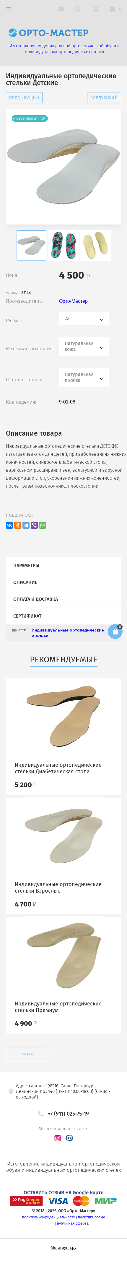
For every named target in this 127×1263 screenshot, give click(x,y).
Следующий (104, 97)
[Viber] (34, 525)
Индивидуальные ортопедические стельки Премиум (58, 1006)
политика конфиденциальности (48, 1217)
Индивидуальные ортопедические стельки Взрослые (58, 887)
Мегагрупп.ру (63, 1247)
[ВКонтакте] (9, 525)
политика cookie (91, 1217)
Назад (27, 1054)
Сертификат (27, 616)
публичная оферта (73, 1223)
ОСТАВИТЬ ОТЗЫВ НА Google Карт (62, 1192)
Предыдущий (24, 97)
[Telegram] (26, 525)
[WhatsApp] (42, 525)
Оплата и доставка (35, 599)
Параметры (26, 565)
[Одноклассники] (17, 525)
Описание (25, 582)
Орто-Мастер (73, 301)
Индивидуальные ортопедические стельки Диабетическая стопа (58, 768)
